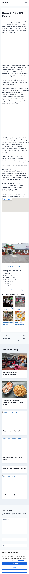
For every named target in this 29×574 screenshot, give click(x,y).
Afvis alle (14, 571)
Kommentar (6, 519)
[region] (14, 562)
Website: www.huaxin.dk (16, 289)
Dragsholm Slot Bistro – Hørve (6, 338)
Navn (5, 539)
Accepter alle (14, 563)
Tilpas (14, 567)
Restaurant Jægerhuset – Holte (21, 338)
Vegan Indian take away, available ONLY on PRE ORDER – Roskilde (14, 403)
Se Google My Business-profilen (16, 291)
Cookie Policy (21, 560)
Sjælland (5, 328)
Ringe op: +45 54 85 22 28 (15, 266)
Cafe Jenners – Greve (10, 495)
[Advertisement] (14, 50)
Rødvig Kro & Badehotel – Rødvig (14, 469)
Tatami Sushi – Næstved (11, 431)
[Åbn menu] (26, 3)
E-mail (5, 546)
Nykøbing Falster (6, 10)
